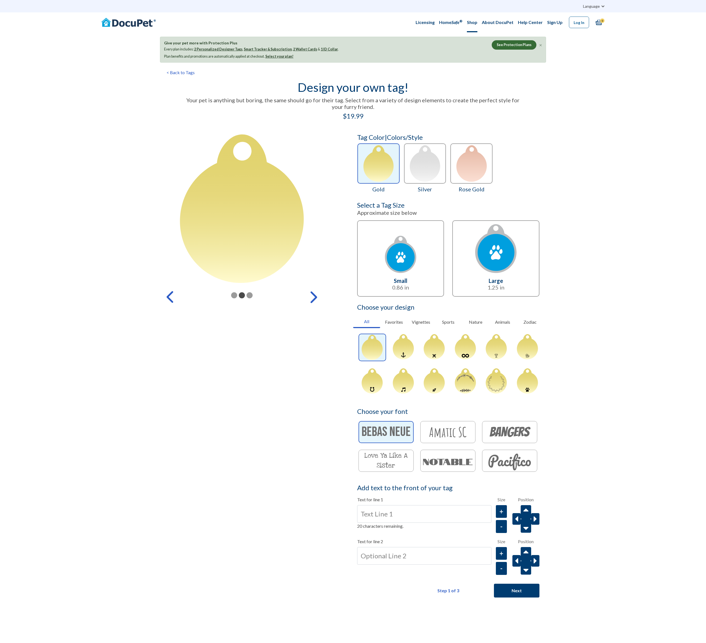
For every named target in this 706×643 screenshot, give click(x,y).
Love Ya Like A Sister (386, 461)
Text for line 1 (370, 499)
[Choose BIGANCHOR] (403, 347)
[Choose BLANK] (372, 347)
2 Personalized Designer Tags (218, 49)
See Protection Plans (514, 45)
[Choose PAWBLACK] (527, 381)
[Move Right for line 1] (535, 519)
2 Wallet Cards (305, 49)
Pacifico (509, 461)
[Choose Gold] (378, 163)
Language (592, 6)
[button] (171, 297)
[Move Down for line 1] (526, 526)
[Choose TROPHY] (496, 347)
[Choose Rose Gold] (471, 163)
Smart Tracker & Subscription (268, 49)
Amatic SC (448, 432)
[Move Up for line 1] (526, 512)
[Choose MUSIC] (403, 381)
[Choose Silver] (425, 163)
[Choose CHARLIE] (496, 381)
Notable (448, 461)
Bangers (510, 432)
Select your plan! (279, 56)
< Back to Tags (181, 72)
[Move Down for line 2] (526, 568)
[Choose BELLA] (465, 381)
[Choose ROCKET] (434, 381)
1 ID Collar (329, 49)
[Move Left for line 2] (516, 561)
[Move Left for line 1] (516, 519)
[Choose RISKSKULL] (434, 347)
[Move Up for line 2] (526, 554)
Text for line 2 (370, 541)
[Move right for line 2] (535, 561)
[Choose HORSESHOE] (372, 381)
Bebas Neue (386, 432)
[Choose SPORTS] (527, 347)
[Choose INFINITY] (465, 347)
